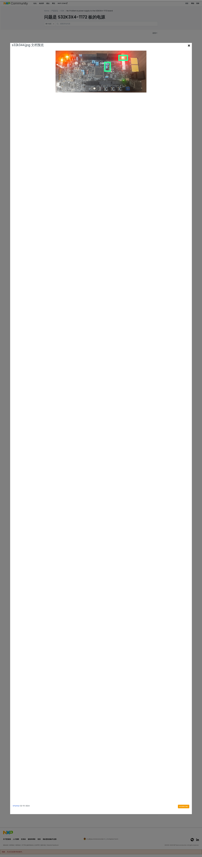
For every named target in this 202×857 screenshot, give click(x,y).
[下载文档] (183, 806)
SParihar (16, 806)
